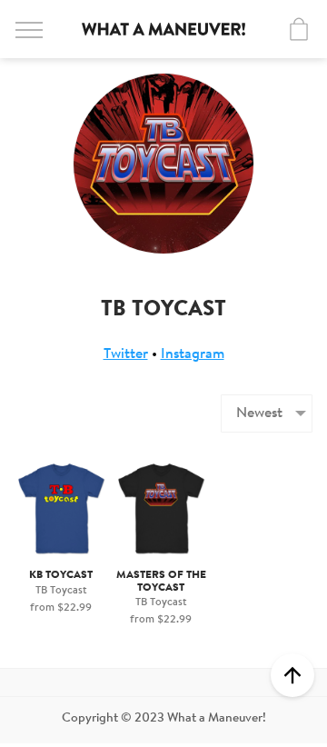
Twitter (126, 354)
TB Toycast (61, 590)
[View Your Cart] (299, 29)
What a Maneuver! (163, 29)
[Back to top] (292, 675)
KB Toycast (61, 575)
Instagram (192, 354)
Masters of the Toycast (161, 581)
